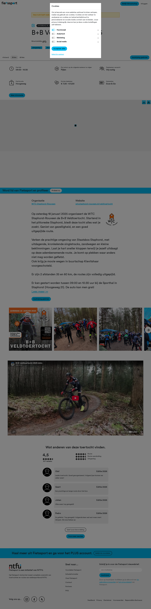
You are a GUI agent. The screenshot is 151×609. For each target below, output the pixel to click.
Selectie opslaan (58, 54)
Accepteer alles (59, 48)
